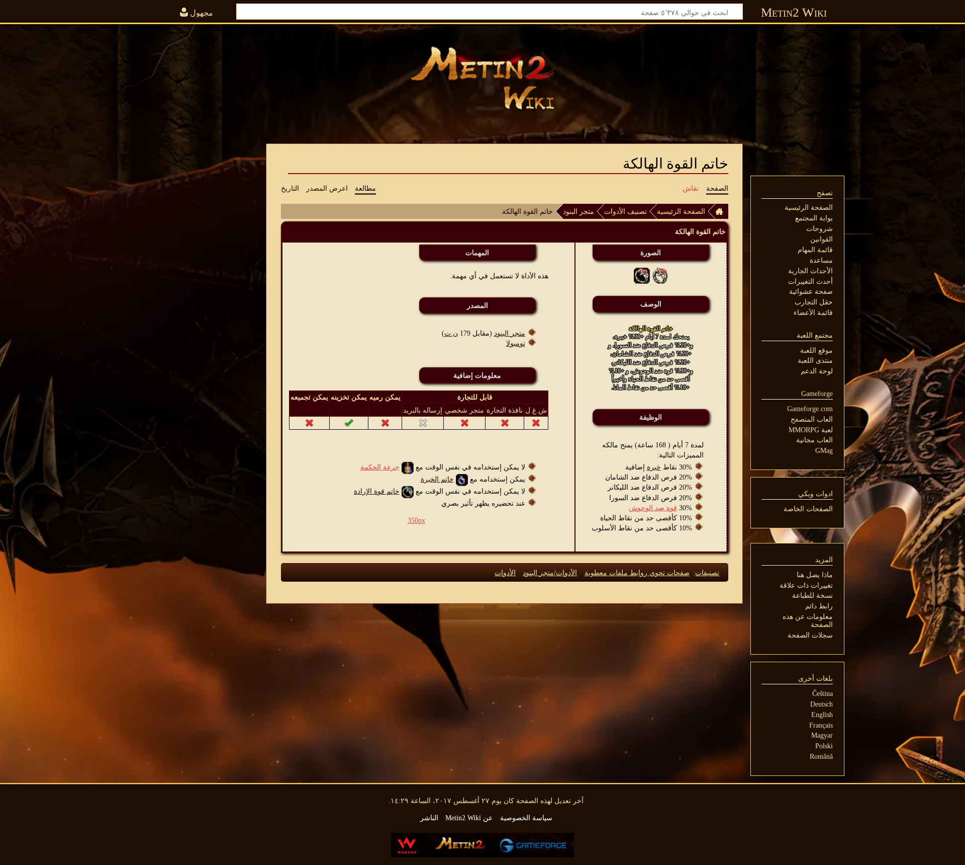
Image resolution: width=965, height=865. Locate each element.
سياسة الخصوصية (526, 818)
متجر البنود (578, 211)
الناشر (429, 818)
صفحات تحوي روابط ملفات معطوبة (637, 573)
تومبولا (515, 343)
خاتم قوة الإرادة (377, 491)
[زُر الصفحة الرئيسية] (482, 78)
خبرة (654, 467)
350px (416, 520)
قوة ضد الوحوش (653, 508)
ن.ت (451, 333)
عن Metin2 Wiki (469, 818)
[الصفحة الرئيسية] (721, 211)
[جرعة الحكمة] (408, 467)
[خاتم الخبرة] (462, 479)
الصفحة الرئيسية (681, 211)
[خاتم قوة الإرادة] (408, 491)
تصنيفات (707, 573)
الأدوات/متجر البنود (550, 573)
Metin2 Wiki (794, 12)
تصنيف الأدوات (625, 211)
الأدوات (505, 573)
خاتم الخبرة (437, 479)
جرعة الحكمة (380, 467)
